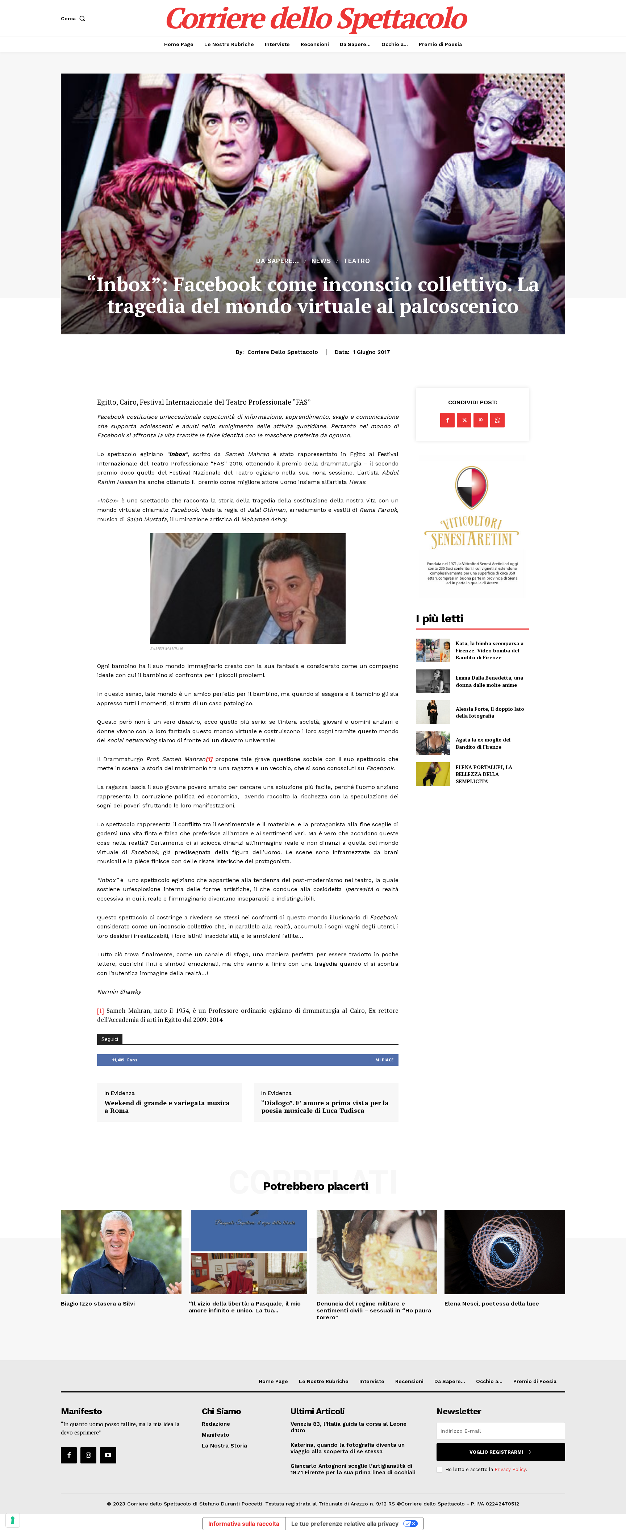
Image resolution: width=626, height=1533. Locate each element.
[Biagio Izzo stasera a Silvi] (121, 1252)
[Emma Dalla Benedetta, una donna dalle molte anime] (433, 681)
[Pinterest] (480, 420)
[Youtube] (108, 1455)
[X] (464, 420)
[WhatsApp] (497, 420)
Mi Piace (384, 1059)
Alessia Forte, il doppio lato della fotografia (490, 712)
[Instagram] (88, 1455)
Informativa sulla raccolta (243, 1523)
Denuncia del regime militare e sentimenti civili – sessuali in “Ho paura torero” (374, 1310)
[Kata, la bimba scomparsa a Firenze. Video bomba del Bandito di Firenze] (433, 650)
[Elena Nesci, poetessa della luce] (505, 1252)
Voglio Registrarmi (496, 1452)
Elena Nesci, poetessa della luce (492, 1303)
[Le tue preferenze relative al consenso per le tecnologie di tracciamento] (13, 1520)
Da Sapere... (277, 261)
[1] (100, 1010)
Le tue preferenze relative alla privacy (344, 1523)
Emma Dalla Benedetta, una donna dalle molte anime (489, 681)
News (321, 261)
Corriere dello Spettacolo (282, 352)
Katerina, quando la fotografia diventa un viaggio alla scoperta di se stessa (348, 1448)
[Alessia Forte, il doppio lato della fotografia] (433, 712)
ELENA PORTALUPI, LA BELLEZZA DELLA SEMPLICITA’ (484, 774)
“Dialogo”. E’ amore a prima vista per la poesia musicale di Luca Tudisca (325, 1107)
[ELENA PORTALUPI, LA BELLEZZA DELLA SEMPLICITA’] (433, 774)
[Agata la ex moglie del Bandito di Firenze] (433, 743)
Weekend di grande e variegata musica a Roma (167, 1107)
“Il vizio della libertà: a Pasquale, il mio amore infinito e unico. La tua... (245, 1307)
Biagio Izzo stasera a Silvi (98, 1303)
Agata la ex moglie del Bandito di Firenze (483, 743)
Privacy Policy (510, 1469)
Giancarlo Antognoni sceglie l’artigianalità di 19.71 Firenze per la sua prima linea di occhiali (353, 1469)
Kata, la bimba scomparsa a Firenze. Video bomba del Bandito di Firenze (489, 650)
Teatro (356, 261)
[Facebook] (447, 420)
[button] (74, 18)
